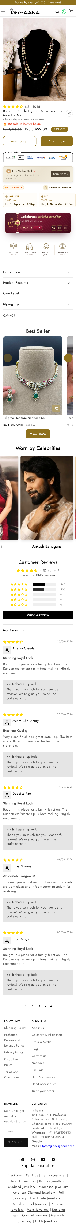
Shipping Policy (15, 1028)
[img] (13, 642)
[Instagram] (33, 1159)
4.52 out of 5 (49, 570)
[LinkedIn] (43, 1159)
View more (38, 433)
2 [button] (33, 1006)
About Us (38, 1028)
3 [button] (39, 1006)
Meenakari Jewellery (53, 1186)
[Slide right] (68, 358)
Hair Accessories (43, 1077)
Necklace (38, 1063)
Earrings (37, 1070)
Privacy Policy (13, 1052)
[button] (3, 11)
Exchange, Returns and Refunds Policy (14, 1040)
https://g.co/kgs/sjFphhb (57, 1146)
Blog (35, 1049)
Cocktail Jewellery (35, 1215)
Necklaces (15, 1175)
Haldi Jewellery (46, 1221)
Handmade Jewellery (45, 1198)
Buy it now (57, 141)
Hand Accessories (44, 1084)
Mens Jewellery (38, 1209)
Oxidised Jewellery (21, 1186)
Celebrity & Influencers (47, 1035)
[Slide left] (8, 358)
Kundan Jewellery (51, 1181)
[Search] (57, 11)
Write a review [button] (38, 615)
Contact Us (39, 1056)
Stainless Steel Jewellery (30, 1204)
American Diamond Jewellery (34, 1192)
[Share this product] (69, 113)
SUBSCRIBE (16, 1142)
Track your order (43, 1091)
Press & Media (42, 1042)
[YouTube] (53, 1159)
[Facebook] (22, 1159)
